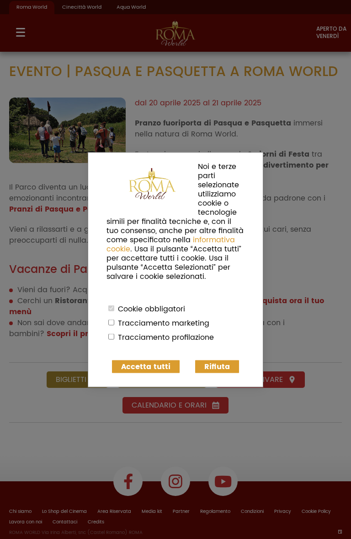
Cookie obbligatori (151, 309)
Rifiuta (217, 366)
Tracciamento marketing (163, 323)
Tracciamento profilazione (166, 337)
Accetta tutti (145, 366)
